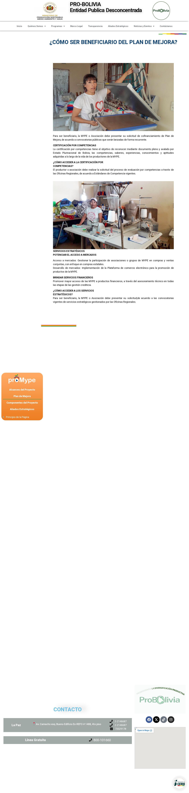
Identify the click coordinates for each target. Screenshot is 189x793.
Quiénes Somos (35, 26)
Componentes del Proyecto (22, 402)
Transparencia (95, 26)
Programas (56, 26)
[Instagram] (171, 719)
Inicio (19, 26)
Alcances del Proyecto (22, 389)
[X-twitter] (156, 719)
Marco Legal (76, 26)
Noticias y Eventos (143, 26)
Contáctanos (166, 26)
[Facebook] (149, 719)
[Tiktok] (163, 719)
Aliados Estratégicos (118, 26)
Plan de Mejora (22, 396)
